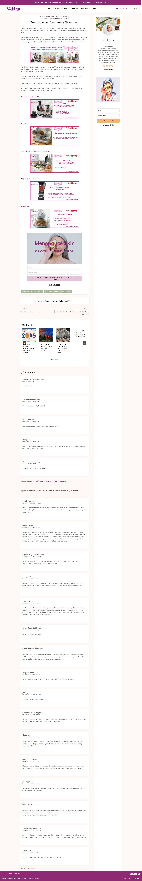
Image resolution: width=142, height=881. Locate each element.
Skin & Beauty (87, 2)
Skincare (75, 8)
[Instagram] (123, 8)
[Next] (84, 343)
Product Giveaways (63, 18)
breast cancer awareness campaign (32, 291)
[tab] (51, 359)
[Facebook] (117, 8)
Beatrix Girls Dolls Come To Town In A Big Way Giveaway (47, 481)
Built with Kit (54, 284)
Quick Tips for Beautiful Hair (30, 310)
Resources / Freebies (102, 2)
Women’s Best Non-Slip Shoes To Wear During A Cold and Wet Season (63, 348)
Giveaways (85, 8)
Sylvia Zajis (26, 601)
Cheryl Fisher (27, 577)
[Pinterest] (126, 8)
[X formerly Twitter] (120, 8)
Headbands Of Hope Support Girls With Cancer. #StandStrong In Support (52, 491)
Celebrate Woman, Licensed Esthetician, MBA (55, 301)
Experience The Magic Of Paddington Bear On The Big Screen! (28, 348)
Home (4, 873)
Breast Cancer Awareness (48, 18)
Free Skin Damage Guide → (54, 2)
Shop (94, 8)
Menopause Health (72, 2)
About (10, 873)
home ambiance (66, 291)
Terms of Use (126, 878)
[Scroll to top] (138, 877)
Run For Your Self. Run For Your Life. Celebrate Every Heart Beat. (73, 311)
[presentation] (29, 335)
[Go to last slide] (24, 343)
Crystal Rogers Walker (31, 554)
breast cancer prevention (52, 291)
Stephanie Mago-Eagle (31, 713)
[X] (133, 874)
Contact (17, 873)
